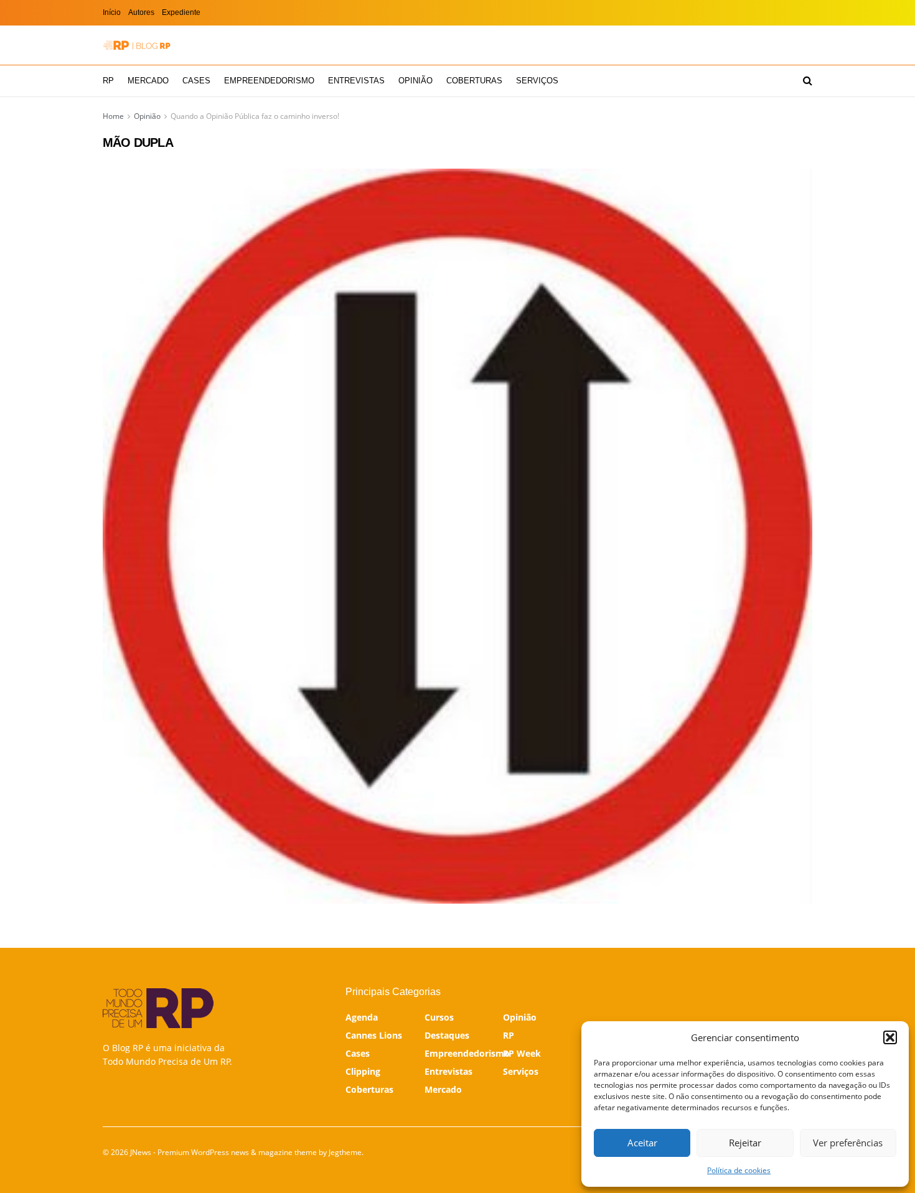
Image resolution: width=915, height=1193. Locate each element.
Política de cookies (739, 1170)
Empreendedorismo (269, 80)
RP (108, 80)
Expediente (181, 12)
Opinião (415, 80)
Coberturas (474, 80)
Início (112, 12)
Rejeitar (745, 1142)
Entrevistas (356, 80)
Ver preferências (848, 1142)
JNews (140, 1152)
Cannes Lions (373, 1035)
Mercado (148, 80)
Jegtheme (345, 1152)
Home (113, 116)
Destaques (447, 1035)
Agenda (361, 1017)
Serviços (537, 80)
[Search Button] (807, 80)
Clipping (362, 1071)
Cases (196, 80)
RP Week (522, 1053)
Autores (141, 12)
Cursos (439, 1017)
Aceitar (642, 1142)
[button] (890, 1037)
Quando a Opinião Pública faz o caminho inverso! (255, 116)
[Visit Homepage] (137, 45)
